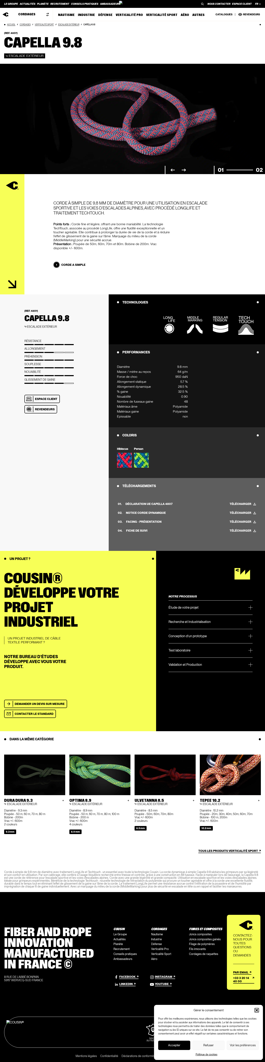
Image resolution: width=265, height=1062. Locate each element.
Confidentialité (109, 1056)
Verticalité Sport (44, 24)
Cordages (25, 24)
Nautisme (157, 934)
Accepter (174, 1045)
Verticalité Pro (160, 949)
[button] (257, 1010)
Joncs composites (200, 934)
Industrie (156, 939)
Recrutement (121, 949)
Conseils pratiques (125, 954)
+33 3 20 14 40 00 (241, 979)
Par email (240, 972)
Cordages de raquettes (203, 954)
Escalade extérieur (68, 24)
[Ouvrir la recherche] (202, 4)
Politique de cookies (206, 1054)
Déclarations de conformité (138, 1056)
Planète (118, 944)
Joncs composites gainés (205, 939)
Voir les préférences (243, 1045)
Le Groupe (120, 934)
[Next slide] (184, 170)
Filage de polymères (202, 944)
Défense (156, 944)
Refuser (208, 1045)
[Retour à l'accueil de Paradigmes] (132, 4)
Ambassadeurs (122, 959)
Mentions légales (86, 1056)
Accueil (11, 24)
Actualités (119, 939)
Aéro (154, 959)
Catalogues (224, 14)
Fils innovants (197, 949)
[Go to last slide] (172, 170)
